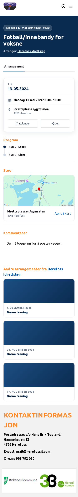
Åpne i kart (62, 213)
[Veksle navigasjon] (71, 6)
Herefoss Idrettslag (31, 51)
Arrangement (14, 66)
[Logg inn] (63, 6)
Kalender (24, 123)
